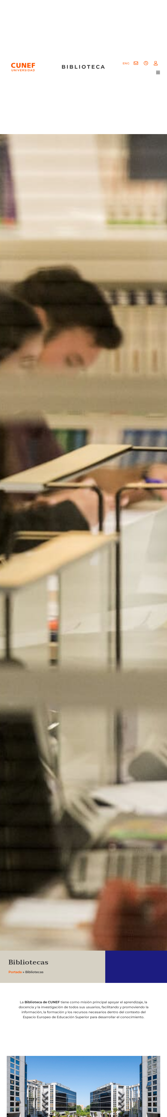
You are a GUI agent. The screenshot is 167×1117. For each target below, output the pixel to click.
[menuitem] (126, 63)
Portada (15, 972)
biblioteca (84, 67)
